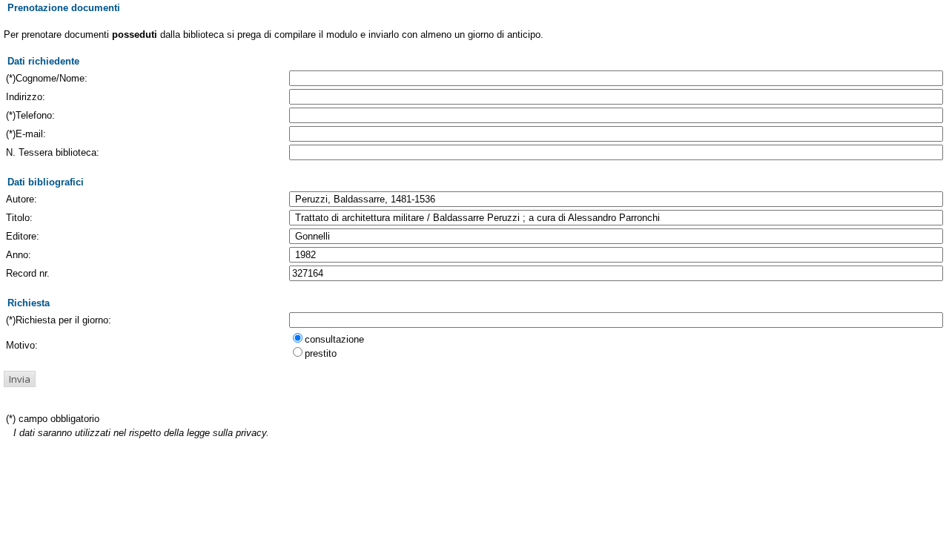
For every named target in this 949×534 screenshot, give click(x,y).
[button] (20, 379)
